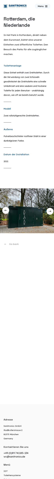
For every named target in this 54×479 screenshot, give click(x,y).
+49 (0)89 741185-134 (16, 453)
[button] (50, 211)
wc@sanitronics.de (14, 456)
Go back (14, 244)
